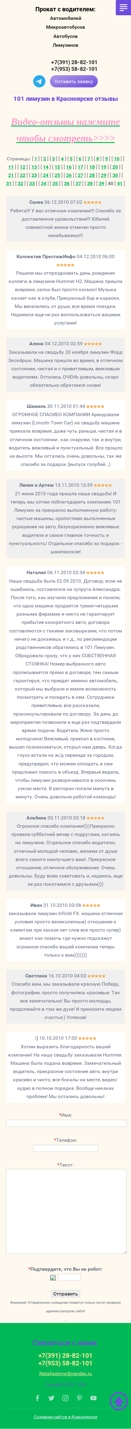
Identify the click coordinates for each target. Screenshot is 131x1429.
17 (80, 167)
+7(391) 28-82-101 (74, 62)
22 (22, 175)
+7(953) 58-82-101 (74, 69)
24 (45, 175)
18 (92, 167)
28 (92, 175)
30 (115, 175)
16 (69, 167)
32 (20, 183)
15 (57, 167)
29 (103, 175)
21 (11, 175)
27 (80, 175)
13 (34, 167)
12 (22, 167)
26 (69, 175)
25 (57, 175)
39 (101, 183)
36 (66, 183)
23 (34, 175)
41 (119, 183)
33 (32, 183)
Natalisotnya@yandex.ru (65, 1373)
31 (9, 183)
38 (90, 183)
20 (115, 167)
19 (103, 167)
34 (43, 183)
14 (45, 167)
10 (116, 159)
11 (11, 167)
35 (55, 183)
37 (78, 183)
